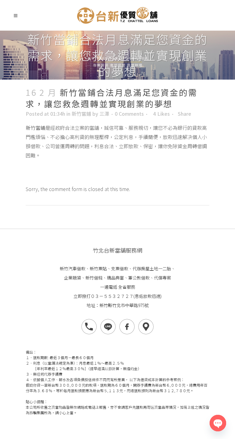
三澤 (104, 113)
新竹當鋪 (81, 113)
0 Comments (129, 113)
